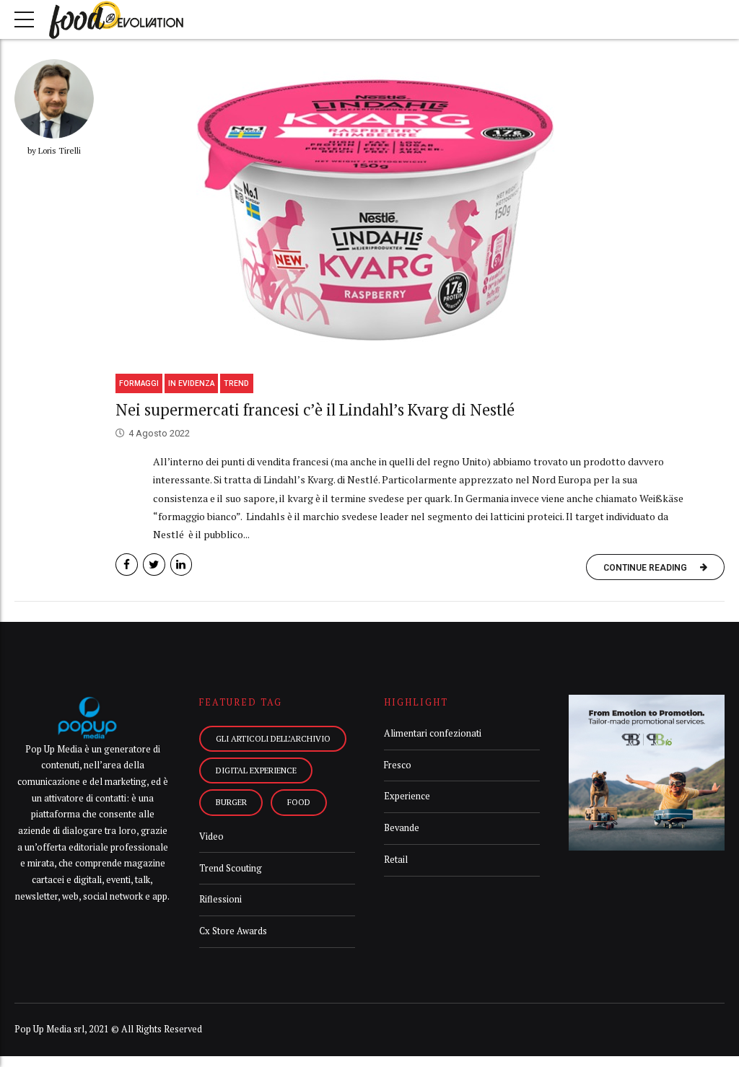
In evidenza (191, 383)
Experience (407, 796)
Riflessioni (220, 899)
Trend (236, 383)
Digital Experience (256, 770)
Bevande (401, 828)
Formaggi (139, 383)
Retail (396, 859)
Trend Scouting (230, 868)
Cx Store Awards (233, 931)
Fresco (397, 765)
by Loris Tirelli (54, 150)
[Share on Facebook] (126, 564)
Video (211, 836)
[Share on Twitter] (154, 564)
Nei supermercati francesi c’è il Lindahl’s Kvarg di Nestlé (315, 409)
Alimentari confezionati (432, 733)
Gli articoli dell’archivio (273, 738)
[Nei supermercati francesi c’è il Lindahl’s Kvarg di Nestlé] (420, 211)
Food (298, 801)
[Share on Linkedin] (181, 564)
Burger (231, 801)
